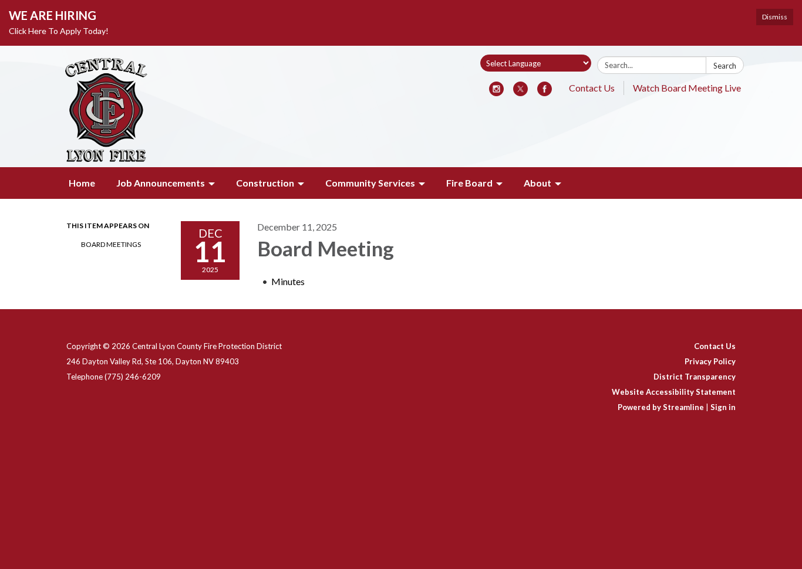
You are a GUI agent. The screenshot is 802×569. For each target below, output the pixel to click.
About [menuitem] (537, 182)
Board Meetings (111, 244)
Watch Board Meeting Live (687, 87)
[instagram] (496, 92)
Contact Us (592, 87)
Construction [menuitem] (265, 182)
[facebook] (544, 92)
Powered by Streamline (661, 407)
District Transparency (694, 376)
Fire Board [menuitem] (469, 182)
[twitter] (520, 92)
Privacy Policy (710, 361)
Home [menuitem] (82, 182)
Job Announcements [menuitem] (160, 182)
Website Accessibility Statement (674, 392)
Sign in (723, 407)
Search (724, 65)
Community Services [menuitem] (370, 182)
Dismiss (774, 16)
